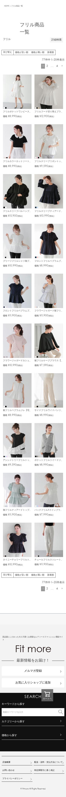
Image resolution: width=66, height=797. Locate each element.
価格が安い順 (21, 52)
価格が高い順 (37, 52)
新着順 (50, 52)
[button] (62, 66)
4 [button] (57, 66)
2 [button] (47, 66)
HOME (6, 6)
